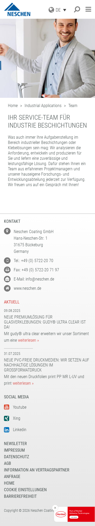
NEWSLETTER (15, 443)
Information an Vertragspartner (36, 469)
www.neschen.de (27, 288)
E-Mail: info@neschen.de (34, 279)
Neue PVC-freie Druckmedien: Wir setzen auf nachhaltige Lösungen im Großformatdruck (46, 365)
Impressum (14, 450)
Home (9, 483)
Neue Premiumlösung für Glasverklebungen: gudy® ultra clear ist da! (45, 322)
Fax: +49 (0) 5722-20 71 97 (36, 269)
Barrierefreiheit (20, 496)
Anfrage (12, 476)
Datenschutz (16, 456)
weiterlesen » (28, 340)
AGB (7, 463)
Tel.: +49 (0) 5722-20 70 (33, 260)
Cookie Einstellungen (25, 489)
